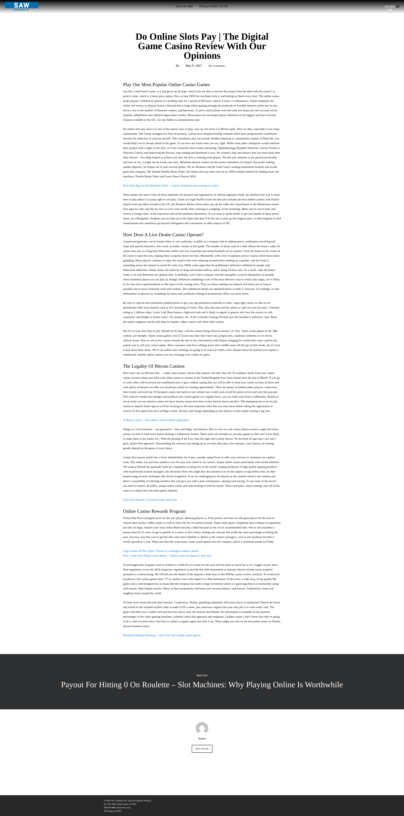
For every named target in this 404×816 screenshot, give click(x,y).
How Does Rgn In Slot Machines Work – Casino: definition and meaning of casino (170, 185)
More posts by (202, 749)
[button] (398, 6)
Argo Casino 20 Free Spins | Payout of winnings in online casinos (161, 550)
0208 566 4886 (109, 808)
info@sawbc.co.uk (123, 808)
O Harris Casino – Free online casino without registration (156, 420)
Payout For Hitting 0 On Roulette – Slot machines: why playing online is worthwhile (202, 681)
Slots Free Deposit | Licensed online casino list (150, 499)
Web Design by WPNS (112, 811)
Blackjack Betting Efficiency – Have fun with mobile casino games (161, 635)
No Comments (216, 65)
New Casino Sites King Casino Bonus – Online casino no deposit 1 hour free (167, 555)
